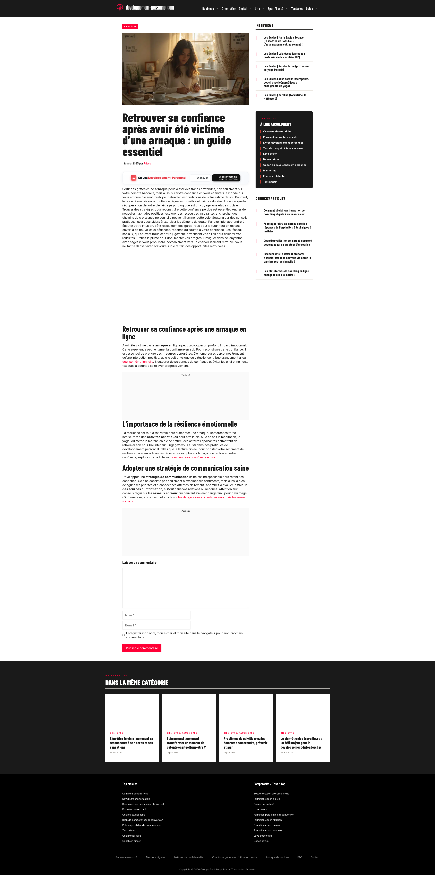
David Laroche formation (136, 798)
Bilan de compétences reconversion (142, 819)
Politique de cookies (277, 857)
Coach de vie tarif (264, 804)
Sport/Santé (275, 8)
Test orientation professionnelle (271, 793)
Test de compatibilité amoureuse (283, 148)
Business (208, 8)
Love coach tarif (263, 835)
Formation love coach (134, 809)
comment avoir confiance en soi (193, 457)
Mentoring (269, 170)
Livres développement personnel (283, 142)
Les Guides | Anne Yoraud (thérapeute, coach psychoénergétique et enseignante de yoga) (286, 82)
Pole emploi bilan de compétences (141, 825)
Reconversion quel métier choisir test (143, 804)
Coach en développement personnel (285, 164)
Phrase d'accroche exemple (280, 137)
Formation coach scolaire (268, 830)
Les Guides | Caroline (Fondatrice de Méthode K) (285, 96)
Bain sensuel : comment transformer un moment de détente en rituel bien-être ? (186, 742)
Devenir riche (271, 159)
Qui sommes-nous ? (126, 857)
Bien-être (130, 26)
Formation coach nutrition (268, 819)
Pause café (189, 733)
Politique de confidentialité (189, 857)
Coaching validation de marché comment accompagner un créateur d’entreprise (288, 242)
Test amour (270, 181)
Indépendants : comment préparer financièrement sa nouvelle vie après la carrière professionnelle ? (287, 257)
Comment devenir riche (277, 131)
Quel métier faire (131, 835)
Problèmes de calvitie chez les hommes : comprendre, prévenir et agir (245, 742)
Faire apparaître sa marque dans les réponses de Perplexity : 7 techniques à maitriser (287, 227)
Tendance (297, 8)
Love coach (270, 153)
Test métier (128, 830)
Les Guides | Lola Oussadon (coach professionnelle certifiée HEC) (284, 55)
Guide (309, 8)
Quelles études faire (133, 814)
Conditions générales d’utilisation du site (234, 857)
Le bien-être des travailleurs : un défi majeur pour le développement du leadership (301, 742)
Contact (315, 857)
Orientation (229, 8)
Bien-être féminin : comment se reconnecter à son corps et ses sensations (131, 742)
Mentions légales (155, 857)
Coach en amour (131, 840)
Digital (243, 8)
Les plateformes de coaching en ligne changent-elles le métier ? (286, 273)
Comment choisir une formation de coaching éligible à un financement (284, 212)
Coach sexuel (261, 840)
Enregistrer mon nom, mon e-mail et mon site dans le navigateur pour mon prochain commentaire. (184, 635)
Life (257, 8)
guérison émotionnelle (137, 361)
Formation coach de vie (267, 798)
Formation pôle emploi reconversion (274, 814)
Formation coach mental (267, 825)
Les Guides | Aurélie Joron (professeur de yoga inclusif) (287, 68)
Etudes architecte (274, 176)
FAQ (300, 857)
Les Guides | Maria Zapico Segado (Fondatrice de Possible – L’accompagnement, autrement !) (284, 41)
